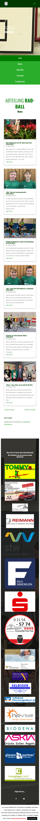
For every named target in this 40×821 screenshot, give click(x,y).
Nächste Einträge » (30, 410)
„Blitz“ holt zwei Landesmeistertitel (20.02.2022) (16, 193)
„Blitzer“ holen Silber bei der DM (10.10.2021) (19, 385)
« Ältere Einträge (9, 410)
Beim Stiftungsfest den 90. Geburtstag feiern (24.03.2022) (19, 143)
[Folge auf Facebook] (16, 799)
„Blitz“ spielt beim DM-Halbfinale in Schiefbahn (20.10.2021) (19, 289)
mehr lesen (9, 162)
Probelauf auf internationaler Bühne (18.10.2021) (16, 336)
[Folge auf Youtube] (24, 799)
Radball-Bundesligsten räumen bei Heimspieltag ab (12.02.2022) (20, 242)
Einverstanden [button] (32, 818)
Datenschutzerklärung (19, 818)
